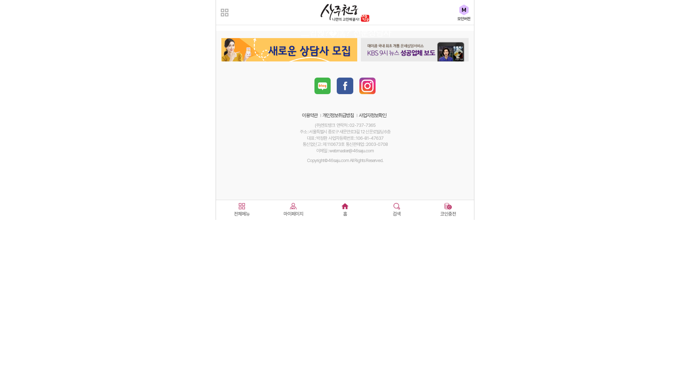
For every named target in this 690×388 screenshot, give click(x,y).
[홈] (345, 204)
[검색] (397, 204)
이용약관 (310, 115)
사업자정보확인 (372, 115)
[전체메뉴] (242, 204)
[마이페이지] (293, 204)
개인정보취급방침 (338, 115)
